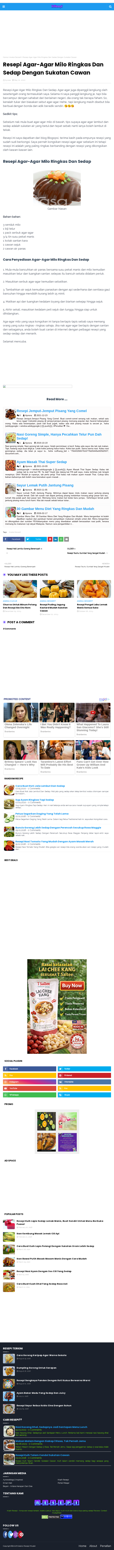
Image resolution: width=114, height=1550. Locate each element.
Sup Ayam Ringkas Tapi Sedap (34, 800)
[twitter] (84, 1068)
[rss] (29, 1075)
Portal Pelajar (63, 1483)
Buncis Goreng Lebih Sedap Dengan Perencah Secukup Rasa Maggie (58, 827)
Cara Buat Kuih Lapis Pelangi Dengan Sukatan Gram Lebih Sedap (55, 1246)
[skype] (84, 1094)
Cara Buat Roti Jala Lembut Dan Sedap (40, 786)
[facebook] (29, 1068)
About (93, 1545)
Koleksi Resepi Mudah (26, 1546)
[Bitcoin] (46, 1121)
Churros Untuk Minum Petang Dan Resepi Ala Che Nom (20, 606)
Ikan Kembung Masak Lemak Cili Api (38, 1233)
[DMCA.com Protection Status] (51, 1518)
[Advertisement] (57, 35)
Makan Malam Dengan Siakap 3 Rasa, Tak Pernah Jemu (50, 1441)
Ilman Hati (7, 1483)
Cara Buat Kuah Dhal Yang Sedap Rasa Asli (42, 1283)
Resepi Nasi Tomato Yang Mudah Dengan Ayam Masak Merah (54, 841)
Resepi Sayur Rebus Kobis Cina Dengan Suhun (44, 1405)
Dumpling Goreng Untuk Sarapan (37, 1367)
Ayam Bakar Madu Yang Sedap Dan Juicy (41, 1392)
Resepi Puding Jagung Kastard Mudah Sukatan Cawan (54, 607)
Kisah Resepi (63, 1480)
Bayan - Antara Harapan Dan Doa (17, 1486)
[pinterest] (84, 1075)
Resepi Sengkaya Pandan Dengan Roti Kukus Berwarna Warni (53, 1380)
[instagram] (29, 1081)
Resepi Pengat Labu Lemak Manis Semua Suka (92, 606)
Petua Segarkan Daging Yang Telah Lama (42, 813)
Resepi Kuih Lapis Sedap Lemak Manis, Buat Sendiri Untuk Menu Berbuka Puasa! (60, 1223)
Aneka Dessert (15, 57)
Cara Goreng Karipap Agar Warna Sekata (41, 1355)
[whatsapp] (29, 1094)
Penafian (105, 1545)
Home (5, 57)
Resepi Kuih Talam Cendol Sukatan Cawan (42, 1455)
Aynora (8, 80)
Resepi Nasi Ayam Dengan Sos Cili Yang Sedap (44, 1271)
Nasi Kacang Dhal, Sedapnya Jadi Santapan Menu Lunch (51, 1427)
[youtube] (29, 1088)
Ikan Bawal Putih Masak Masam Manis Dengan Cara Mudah (52, 1258)
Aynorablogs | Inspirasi (13, 1480)
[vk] (84, 1081)
